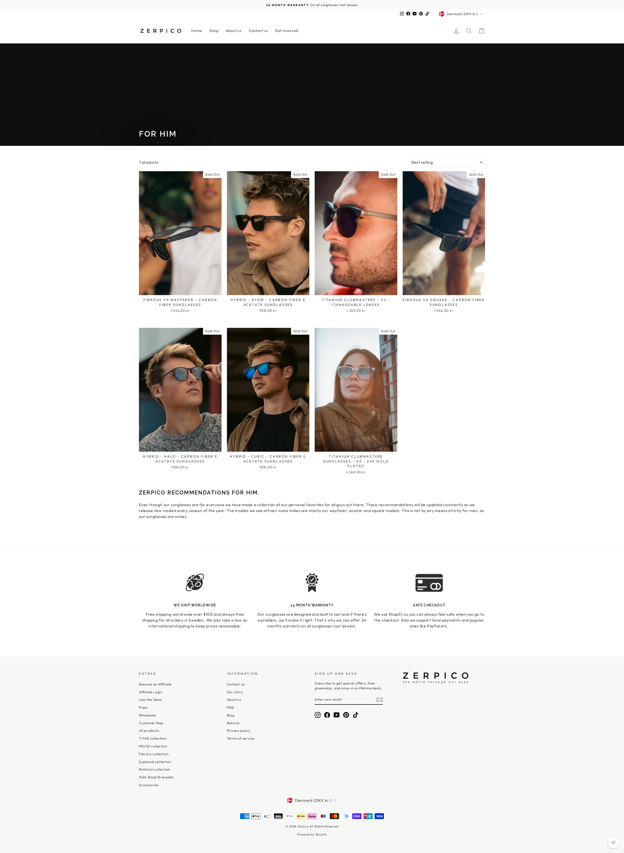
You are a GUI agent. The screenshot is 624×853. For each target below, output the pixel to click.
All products (149, 730)
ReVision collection (154, 769)
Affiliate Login (150, 692)
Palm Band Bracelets (156, 777)
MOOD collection (153, 746)
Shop (213, 30)
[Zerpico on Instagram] (318, 715)
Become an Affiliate (155, 684)
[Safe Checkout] (429, 582)
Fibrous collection (153, 754)
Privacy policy (238, 730)
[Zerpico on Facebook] (327, 715)
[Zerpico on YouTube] (337, 715)
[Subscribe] (379, 699)
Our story (235, 692)
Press (143, 707)
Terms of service (240, 738)
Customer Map (151, 723)
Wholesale (147, 715)
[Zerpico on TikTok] (356, 715)
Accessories (149, 785)
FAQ (230, 707)
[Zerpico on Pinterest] (346, 715)
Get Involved (286, 30)
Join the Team (150, 699)
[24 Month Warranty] (312, 582)
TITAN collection (152, 738)
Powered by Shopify (312, 834)
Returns (233, 723)
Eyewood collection (155, 762)
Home (196, 30)
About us (233, 30)
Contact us (258, 30)
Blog (230, 715)
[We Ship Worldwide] (195, 582)
